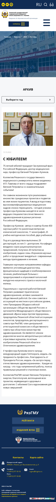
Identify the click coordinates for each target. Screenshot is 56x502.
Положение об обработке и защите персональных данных (14, 495)
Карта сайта (36, 457)
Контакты (18, 457)
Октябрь (33, 37)
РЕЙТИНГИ (28, 420)
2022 (25, 37)
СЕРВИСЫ (16, 24)
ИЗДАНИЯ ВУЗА (26, 430)
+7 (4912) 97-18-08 (14, 475)
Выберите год (14, 99)
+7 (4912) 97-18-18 (14, 470)
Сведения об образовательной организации (23, 18)
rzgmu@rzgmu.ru (35, 470)
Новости (17, 37)
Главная (7, 37)
